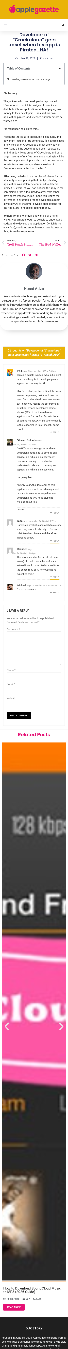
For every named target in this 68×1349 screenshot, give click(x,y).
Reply (56, 432)
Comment (13, 629)
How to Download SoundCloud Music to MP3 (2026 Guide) (32, 1290)
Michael (21, 585)
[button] (5, 25)
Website (11, 698)
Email (11, 684)
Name (11, 670)
